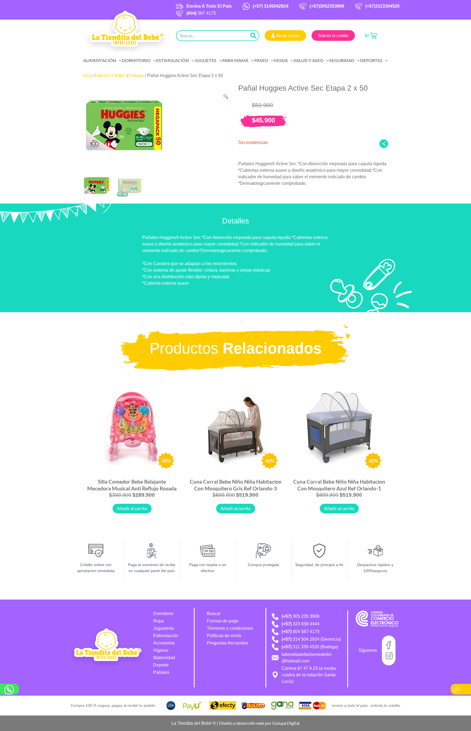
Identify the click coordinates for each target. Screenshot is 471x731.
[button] (225, 96)
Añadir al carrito (132, 508)
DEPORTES (371, 60)
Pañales (136, 75)
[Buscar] (253, 36)
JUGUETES (205, 60)
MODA (281, 60)
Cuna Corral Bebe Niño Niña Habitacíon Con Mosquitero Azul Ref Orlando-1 (339, 484)
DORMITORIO (136, 60)
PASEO (261, 60)
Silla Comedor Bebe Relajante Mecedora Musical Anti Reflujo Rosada (132, 484)
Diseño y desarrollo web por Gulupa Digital (259, 723)
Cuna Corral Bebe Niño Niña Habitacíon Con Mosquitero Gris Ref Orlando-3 (236, 484)
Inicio (88, 75)
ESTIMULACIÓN (172, 60)
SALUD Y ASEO (309, 60)
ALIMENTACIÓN (99, 60)
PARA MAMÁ (235, 60)
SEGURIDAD (341, 60)
